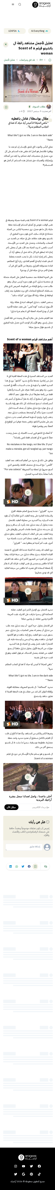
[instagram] (15, 1166)
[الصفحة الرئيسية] (41, 5)
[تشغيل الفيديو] (28, 492)
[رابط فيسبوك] (29, 106)
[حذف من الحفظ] (6, 107)
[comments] (45, 866)
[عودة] (5, 44)
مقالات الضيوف (38, 106)
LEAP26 (12, 31)
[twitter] (31, 1166)
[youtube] (23, 1166)
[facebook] (39, 1166)
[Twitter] (15, 1174)
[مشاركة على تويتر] (23, 866)
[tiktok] (39, 1174)
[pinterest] (31, 1174)
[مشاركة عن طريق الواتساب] (16, 866)
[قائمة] (13, 5)
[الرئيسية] (50, 60)
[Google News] (23, 1174)
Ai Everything (37, 31)
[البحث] (20, 5)
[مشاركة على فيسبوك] (29, 866)
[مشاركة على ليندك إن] (10, 866)
